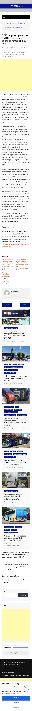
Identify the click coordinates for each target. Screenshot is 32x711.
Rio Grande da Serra (22, 52)
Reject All (16, 707)
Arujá (6, 364)
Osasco (7, 367)
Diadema (21, 364)
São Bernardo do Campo (17, 54)
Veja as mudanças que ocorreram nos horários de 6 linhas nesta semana (15, 462)
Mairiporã (7, 529)
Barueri (6, 451)
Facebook (5, 675)
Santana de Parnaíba (16, 367)
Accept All (16, 697)
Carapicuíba (13, 364)
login (16, 580)
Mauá (5, 52)
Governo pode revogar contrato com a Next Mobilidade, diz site (13, 497)
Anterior (8, 304)
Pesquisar (7, 592)
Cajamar (13, 451)
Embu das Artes (9, 407)
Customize (16, 702)
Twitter (12, 675)
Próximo (24, 304)
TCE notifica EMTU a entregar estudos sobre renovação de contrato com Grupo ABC (22, 263)
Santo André (5, 54)
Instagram (26, 675)
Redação (6, 48)
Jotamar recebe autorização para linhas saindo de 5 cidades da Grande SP (15, 538)
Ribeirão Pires (12, 52)
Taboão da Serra (22, 415)
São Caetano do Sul (7, 56)
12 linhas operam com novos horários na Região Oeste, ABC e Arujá (15, 378)
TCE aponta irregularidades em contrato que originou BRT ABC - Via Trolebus (16, 567)
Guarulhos (18, 527)
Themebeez (18, 672)
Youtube (18, 675)
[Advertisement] (16, 75)
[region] (16, 696)
